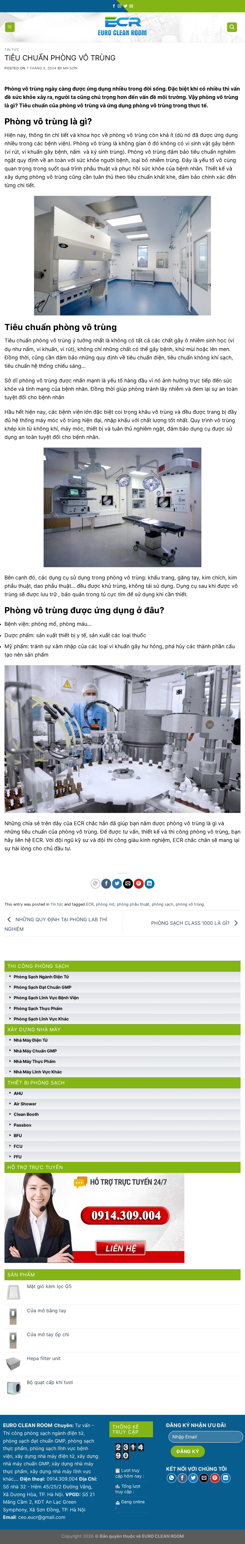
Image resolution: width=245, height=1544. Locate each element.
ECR (90, 904)
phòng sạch (162, 904)
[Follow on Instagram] (119, 6)
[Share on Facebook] (106, 884)
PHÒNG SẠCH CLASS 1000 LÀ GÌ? (191, 923)
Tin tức (11, 50)
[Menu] (10, 27)
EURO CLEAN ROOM (163, 1536)
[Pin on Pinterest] (139, 884)
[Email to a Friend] (128, 884)
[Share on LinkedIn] (149, 884)
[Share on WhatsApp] (95, 884)
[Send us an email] (131, 6)
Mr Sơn (70, 68)
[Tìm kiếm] (232, 27)
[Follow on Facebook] (114, 6)
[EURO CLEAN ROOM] (122, 27)
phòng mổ (105, 904)
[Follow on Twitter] (125, 6)
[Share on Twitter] (117, 884)
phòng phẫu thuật (133, 904)
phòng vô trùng (190, 904)
